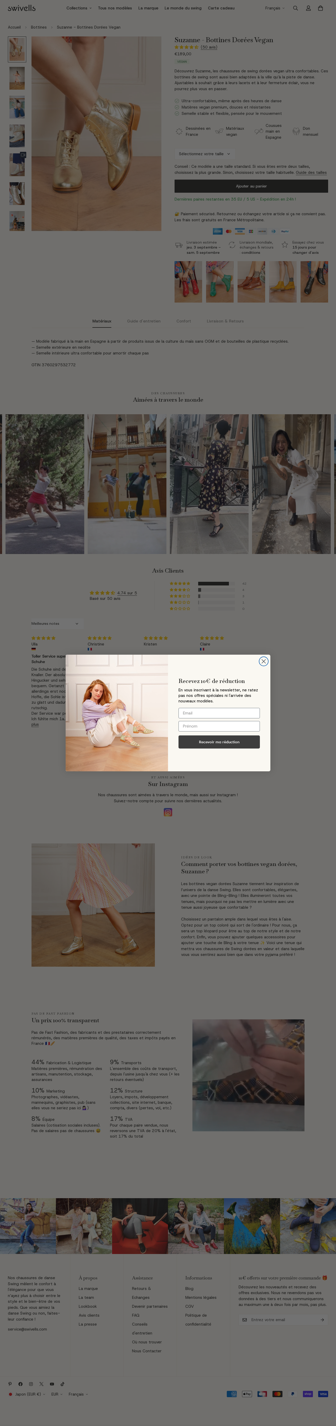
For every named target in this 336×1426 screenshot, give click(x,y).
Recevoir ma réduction (219, 741)
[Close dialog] (263, 661)
